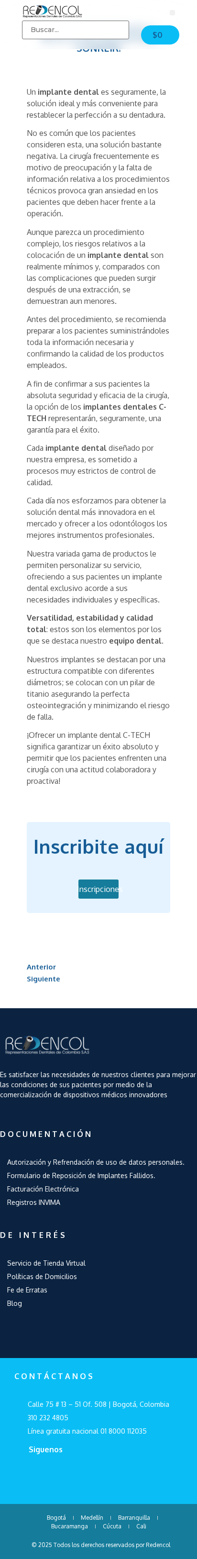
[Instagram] (99, 1475)
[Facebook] (38, 1475)
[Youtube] (69, 1475)
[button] (172, 12)
